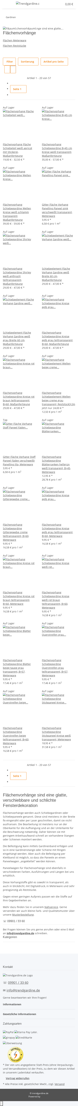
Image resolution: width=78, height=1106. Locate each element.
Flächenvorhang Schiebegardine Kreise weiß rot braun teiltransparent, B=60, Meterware (55, 600)
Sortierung (27, 61)
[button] (53, 4)
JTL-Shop (45, 1096)
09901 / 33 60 (18, 982)
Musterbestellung (23, 914)
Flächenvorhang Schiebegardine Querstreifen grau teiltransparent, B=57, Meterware (55, 668)
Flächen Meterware (14, 40)
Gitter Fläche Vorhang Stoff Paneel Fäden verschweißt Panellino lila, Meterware (19, 460)
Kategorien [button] (10, 937)
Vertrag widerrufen (17, 1078)
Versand (60, 1084)
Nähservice (51, 907)
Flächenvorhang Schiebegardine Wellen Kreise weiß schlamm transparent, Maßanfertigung (17, 212)
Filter (9, 61)
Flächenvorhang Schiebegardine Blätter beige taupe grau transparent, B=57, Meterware (17, 668)
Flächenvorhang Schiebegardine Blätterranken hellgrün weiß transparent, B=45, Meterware (56, 464)
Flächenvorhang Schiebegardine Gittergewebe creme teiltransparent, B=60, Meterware (16, 532)
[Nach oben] (1, 1103)
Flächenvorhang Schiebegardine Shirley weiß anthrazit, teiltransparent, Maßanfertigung (17, 276)
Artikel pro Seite (54, 61)
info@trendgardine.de (20, 933)
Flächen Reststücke (14, 45)
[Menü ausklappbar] (7, 4)
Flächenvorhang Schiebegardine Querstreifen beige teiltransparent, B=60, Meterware (16, 735)
